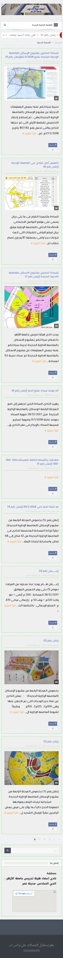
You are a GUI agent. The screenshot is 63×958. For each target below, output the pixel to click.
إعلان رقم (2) (51, 640)
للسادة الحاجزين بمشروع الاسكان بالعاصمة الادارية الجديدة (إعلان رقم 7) (34, 274)
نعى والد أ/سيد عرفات (35, 35)
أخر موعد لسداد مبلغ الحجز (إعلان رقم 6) (35, 390)
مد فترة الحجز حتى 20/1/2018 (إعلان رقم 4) (33, 506)
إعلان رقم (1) (51, 741)
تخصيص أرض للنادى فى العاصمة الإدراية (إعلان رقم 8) (35, 164)
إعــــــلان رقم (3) (49, 570)
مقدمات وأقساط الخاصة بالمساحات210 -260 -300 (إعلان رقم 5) (32, 461)
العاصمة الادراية (32, 61)
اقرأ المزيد (30, 133)
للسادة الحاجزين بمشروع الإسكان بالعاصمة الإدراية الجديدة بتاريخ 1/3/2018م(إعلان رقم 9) (32, 54)
